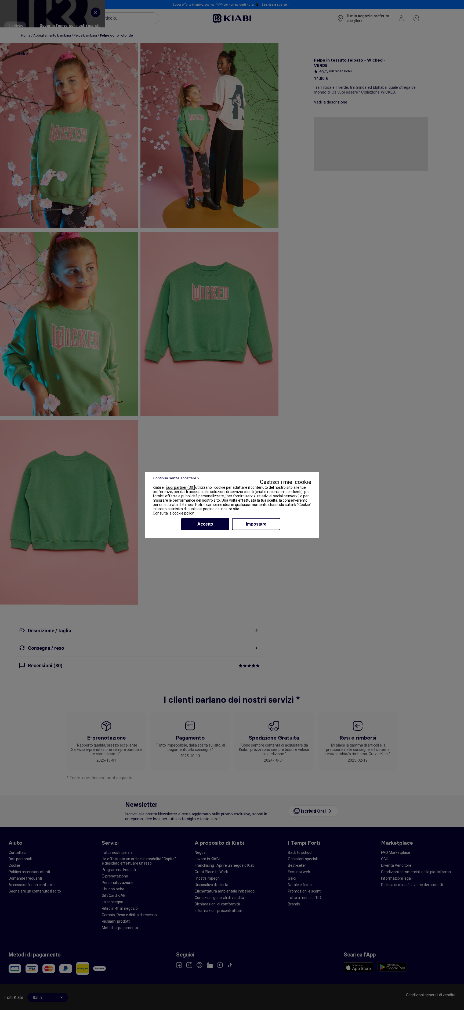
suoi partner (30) (180, 487)
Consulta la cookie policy (173, 513)
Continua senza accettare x (176, 478)
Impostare (256, 524)
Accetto (205, 524)
